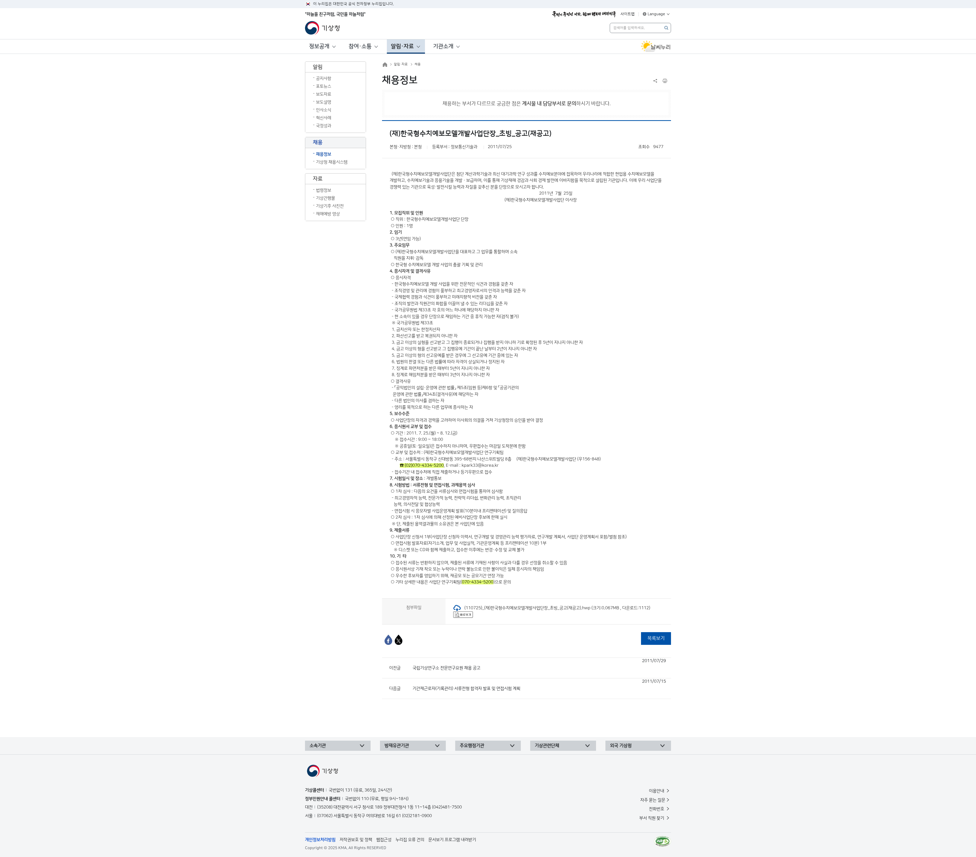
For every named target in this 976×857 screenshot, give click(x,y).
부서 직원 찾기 (652, 818)
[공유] (655, 81)
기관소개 (443, 46)
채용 (418, 64)
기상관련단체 (547, 745)
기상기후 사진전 (330, 206)
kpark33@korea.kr (480, 465)
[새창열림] (655, 46)
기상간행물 (325, 198)
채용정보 (323, 154)
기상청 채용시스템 (331, 162)
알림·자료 (402, 46)
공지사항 (323, 78)
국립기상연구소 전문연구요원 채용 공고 (539, 664)
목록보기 (656, 638)
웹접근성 (383, 839)
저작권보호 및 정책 (356, 839)
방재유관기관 (397, 745)
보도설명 (323, 102)
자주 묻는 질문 (652, 800)
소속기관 (318, 745)
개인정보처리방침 (320, 839)
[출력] (665, 81)
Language (656, 14)
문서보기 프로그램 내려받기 (452, 839)
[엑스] (398, 640)
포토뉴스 (323, 86)
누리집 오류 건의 (409, 839)
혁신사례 (323, 118)
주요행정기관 (472, 745)
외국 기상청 (621, 745)
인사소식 (323, 110)
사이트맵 (627, 14)
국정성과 (323, 125)
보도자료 (323, 94)
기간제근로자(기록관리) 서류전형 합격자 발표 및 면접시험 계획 (539, 685)
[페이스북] (388, 640)
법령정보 (323, 190)
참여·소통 (360, 46)
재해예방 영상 (328, 214)
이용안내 (657, 791)
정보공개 (319, 46)
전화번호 (657, 809)
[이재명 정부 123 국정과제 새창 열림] (584, 14)
